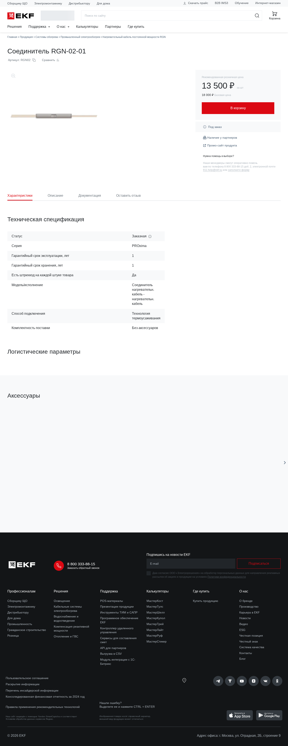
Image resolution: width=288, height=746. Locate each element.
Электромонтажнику (48, 3)
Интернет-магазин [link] (268, 3)
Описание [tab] (55, 195)
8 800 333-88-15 (81, 564)
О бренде (246, 601)
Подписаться (259, 563)
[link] (218, 681)
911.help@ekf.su (212, 170)
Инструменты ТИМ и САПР (118, 612)
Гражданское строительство (26, 630)
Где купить (136, 26)
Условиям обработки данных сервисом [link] (25, 719)
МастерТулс (155, 606)
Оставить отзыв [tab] (128, 195)
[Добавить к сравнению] (69, 505)
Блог (242, 658)
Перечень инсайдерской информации (32, 690)
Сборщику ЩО (17, 3)
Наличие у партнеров (222, 137)
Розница (13, 635)
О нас (61, 26)
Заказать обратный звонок (83, 568)
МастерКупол (156, 618)
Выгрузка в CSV (111, 653)
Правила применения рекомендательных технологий (43, 707)
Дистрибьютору (79, 3)
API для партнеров (113, 648)
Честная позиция (251, 635)
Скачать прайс (197, 3)
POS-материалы (111, 601)
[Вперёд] (284, 462)
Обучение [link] (242, 3)
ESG (242, 630)
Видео (243, 624)
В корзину (31, 505)
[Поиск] (257, 16)
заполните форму (238, 170)
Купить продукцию (205, 601)
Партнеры (113, 26)
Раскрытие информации (22, 684)
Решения (14, 26)
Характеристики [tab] (19, 195)
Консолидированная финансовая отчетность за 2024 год (45, 696)
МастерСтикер (157, 641)
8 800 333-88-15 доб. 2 (237, 166)
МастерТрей (155, 624)
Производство (248, 606)
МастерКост (155, 601)
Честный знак (248, 641)
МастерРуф (155, 635)
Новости (245, 618)
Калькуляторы (87, 26)
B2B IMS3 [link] (221, 3)
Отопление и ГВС (66, 636)
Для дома (103, 3)
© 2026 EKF (16, 735)
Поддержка (37, 26)
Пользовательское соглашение (27, 678)
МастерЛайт (155, 630)
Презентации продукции (117, 606)
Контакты (245, 653)
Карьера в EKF (249, 612)
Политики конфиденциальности (226, 576)
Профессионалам (21, 591)
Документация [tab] (89, 195)
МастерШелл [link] (156, 612)
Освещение (62, 601)
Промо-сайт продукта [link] (222, 145)
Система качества (251, 647)
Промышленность (19, 624)
